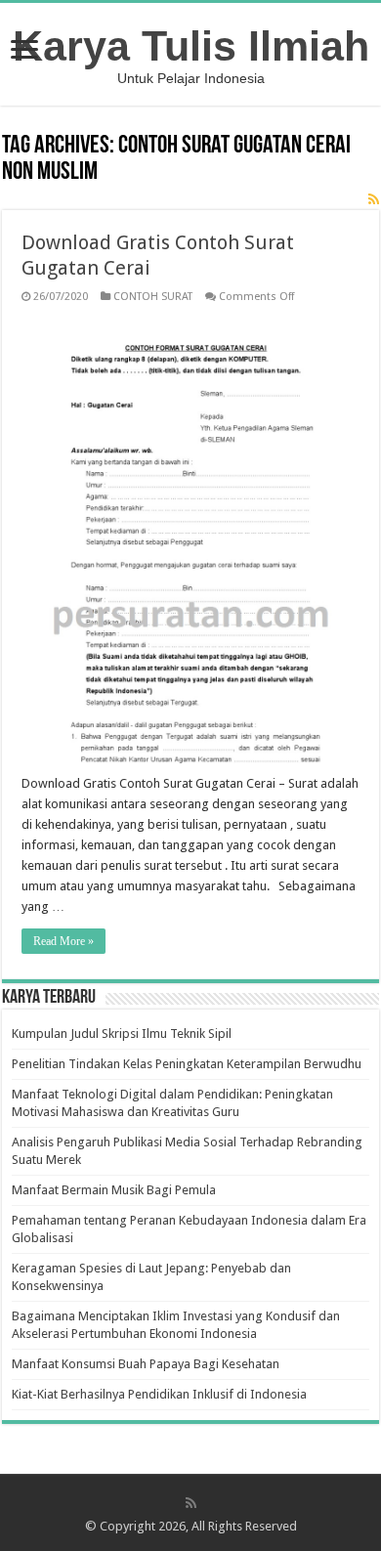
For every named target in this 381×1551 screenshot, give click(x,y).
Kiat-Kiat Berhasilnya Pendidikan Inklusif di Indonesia (159, 1394)
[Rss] (191, 1503)
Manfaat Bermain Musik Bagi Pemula (114, 1190)
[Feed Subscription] (373, 199)
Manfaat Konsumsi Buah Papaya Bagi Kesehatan (145, 1364)
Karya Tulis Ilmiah (191, 45)
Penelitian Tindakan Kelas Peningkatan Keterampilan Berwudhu (186, 1063)
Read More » (63, 941)
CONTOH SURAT (152, 296)
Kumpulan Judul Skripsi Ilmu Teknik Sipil (122, 1033)
